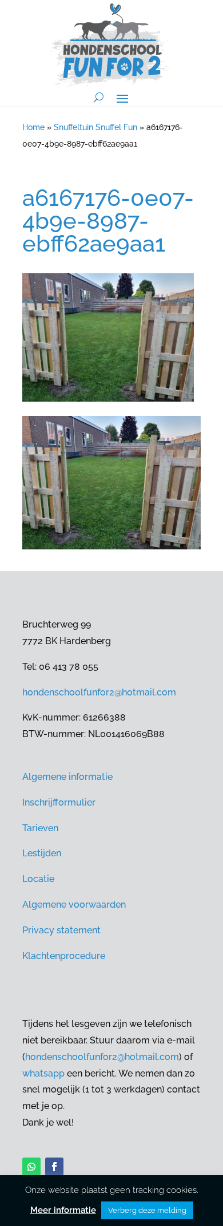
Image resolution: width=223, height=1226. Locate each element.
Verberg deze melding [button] (147, 1210)
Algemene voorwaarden (74, 904)
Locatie (38, 878)
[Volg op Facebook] (54, 1167)
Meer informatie (63, 1210)
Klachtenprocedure (63, 955)
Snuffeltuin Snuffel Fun (95, 127)
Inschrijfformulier (58, 802)
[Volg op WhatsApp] (31, 1167)
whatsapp (43, 1073)
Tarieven (40, 828)
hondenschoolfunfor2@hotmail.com (99, 692)
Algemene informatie (67, 776)
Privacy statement (61, 930)
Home (33, 127)
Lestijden (41, 853)
